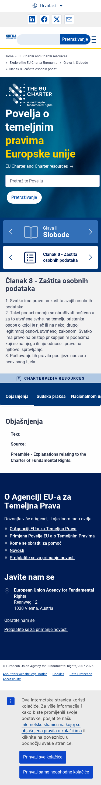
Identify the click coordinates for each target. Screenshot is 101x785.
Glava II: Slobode (76, 63)
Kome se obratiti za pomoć (35, 543)
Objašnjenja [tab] (17, 396)
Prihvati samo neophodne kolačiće (56, 772)
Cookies (58, 674)
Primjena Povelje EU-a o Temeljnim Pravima (52, 536)
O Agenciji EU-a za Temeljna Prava (43, 528)
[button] (32, 19)
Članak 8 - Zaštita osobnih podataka (35, 69)
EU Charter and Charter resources (43, 56)
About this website (16, 674)
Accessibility (12, 679)
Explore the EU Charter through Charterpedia (42, 63)
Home (9, 56)
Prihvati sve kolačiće (42, 757)
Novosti (17, 550)
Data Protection (80, 674)
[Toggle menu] (93, 39)
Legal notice (38, 674)
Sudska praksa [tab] (51, 396)
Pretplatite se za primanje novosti (42, 557)
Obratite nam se (19, 620)
